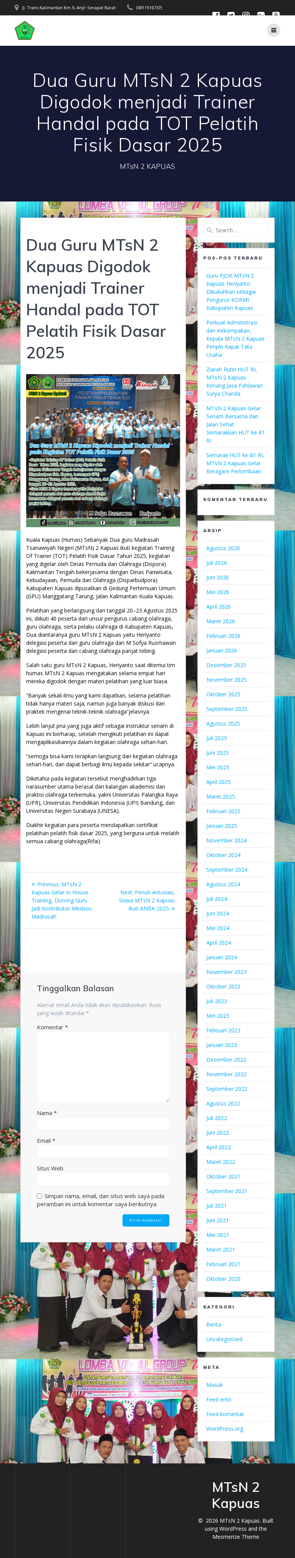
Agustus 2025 (223, 723)
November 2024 (226, 840)
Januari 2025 (221, 825)
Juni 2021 (217, 1220)
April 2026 (218, 606)
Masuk (214, 1384)
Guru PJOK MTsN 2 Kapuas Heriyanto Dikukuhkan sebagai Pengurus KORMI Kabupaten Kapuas (231, 291)
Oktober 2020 (223, 1278)
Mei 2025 (217, 767)
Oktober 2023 (223, 986)
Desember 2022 (226, 1059)
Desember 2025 (226, 665)
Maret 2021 (220, 1249)
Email (46, 1140)
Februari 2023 (223, 1030)
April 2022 (218, 1147)
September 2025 (226, 708)
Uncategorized (224, 1339)
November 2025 (226, 679)
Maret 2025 (220, 796)
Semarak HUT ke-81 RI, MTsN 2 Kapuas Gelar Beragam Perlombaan (235, 463)
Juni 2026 (217, 577)
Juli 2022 (216, 1118)
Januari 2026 (221, 650)
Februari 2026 (223, 635)
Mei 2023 (217, 1015)
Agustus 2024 (223, 884)
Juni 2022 (217, 1132)
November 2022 (226, 1074)
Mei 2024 (217, 928)
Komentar (52, 1027)
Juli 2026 (216, 562)
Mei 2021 (217, 1234)
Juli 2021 (216, 1205)
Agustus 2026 (223, 548)
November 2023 (226, 971)
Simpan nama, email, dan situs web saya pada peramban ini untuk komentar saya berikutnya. (100, 1200)
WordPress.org (224, 1428)
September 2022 (226, 1088)
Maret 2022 (220, 1161)
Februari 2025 (223, 811)
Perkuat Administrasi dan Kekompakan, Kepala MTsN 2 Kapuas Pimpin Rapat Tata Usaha (235, 338)
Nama (47, 1113)
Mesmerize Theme (235, 1536)
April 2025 (218, 782)
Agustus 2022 (223, 1103)
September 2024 (226, 869)
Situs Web (50, 1168)
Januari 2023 (221, 1045)
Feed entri (218, 1399)
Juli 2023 (216, 1001)
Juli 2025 (216, 738)
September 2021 (226, 1191)
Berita (213, 1324)
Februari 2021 (223, 1264)
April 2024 (218, 942)
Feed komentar (225, 1414)
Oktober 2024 (223, 855)
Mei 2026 (217, 592)
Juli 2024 (216, 898)
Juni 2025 (217, 752)
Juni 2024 (217, 913)
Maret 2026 (220, 621)
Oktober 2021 (223, 1176)
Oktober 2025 (223, 694)
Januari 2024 (221, 957)
